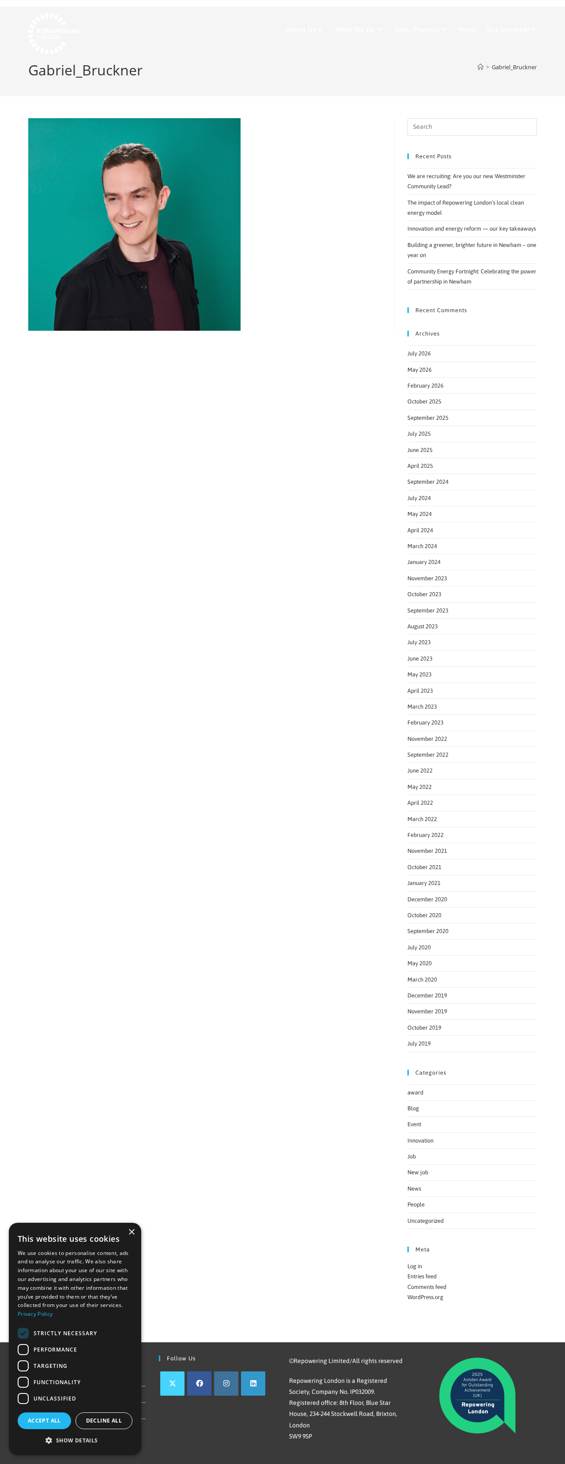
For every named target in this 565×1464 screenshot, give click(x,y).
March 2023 (422, 706)
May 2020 (419, 963)
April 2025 (420, 466)
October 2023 (424, 594)
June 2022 (420, 770)
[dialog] (75, 1339)
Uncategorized (425, 1221)
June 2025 (420, 450)
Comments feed (426, 1287)
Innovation (420, 1140)
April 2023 (420, 690)
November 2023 (427, 578)
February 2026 (425, 385)
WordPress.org (425, 1297)
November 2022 (427, 739)
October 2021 (424, 867)
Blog (413, 1108)
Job (411, 1156)
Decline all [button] (104, 1420)
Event (414, 1124)
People (416, 1204)
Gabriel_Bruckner (514, 67)
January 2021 (424, 883)
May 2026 (419, 369)
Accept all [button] (44, 1420)
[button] (75, 1440)
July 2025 (419, 433)
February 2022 (425, 835)
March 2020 (422, 979)
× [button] (131, 1232)
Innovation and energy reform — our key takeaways (471, 228)
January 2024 (424, 562)
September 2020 (427, 931)
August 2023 (422, 626)
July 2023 (419, 642)
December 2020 (427, 899)
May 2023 (419, 674)
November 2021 (427, 851)
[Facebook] (199, 1383)
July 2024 (419, 498)
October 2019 (424, 1027)
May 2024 (419, 514)
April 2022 (420, 802)
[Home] (480, 67)
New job (417, 1172)
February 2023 (425, 722)
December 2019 (427, 995)
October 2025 (424, 401)
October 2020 (424, 915)
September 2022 (427, 754)
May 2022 (419, 787)
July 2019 (419, 1043)
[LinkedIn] (253, 1383)
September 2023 (427, 610)
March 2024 (422, 546)
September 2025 (427, 418)
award (415, 1092)
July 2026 (419, 353)
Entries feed (422, 1276)
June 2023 (420, 658)
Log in (414, 1266)
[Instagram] (226, 1383)
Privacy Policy (35, 1314)
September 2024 (427, 481)
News (414, 1188)
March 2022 (422, 819)
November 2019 (427, 1011)
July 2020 (419, 947)
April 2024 (420, 530)
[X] (172, 1383)
